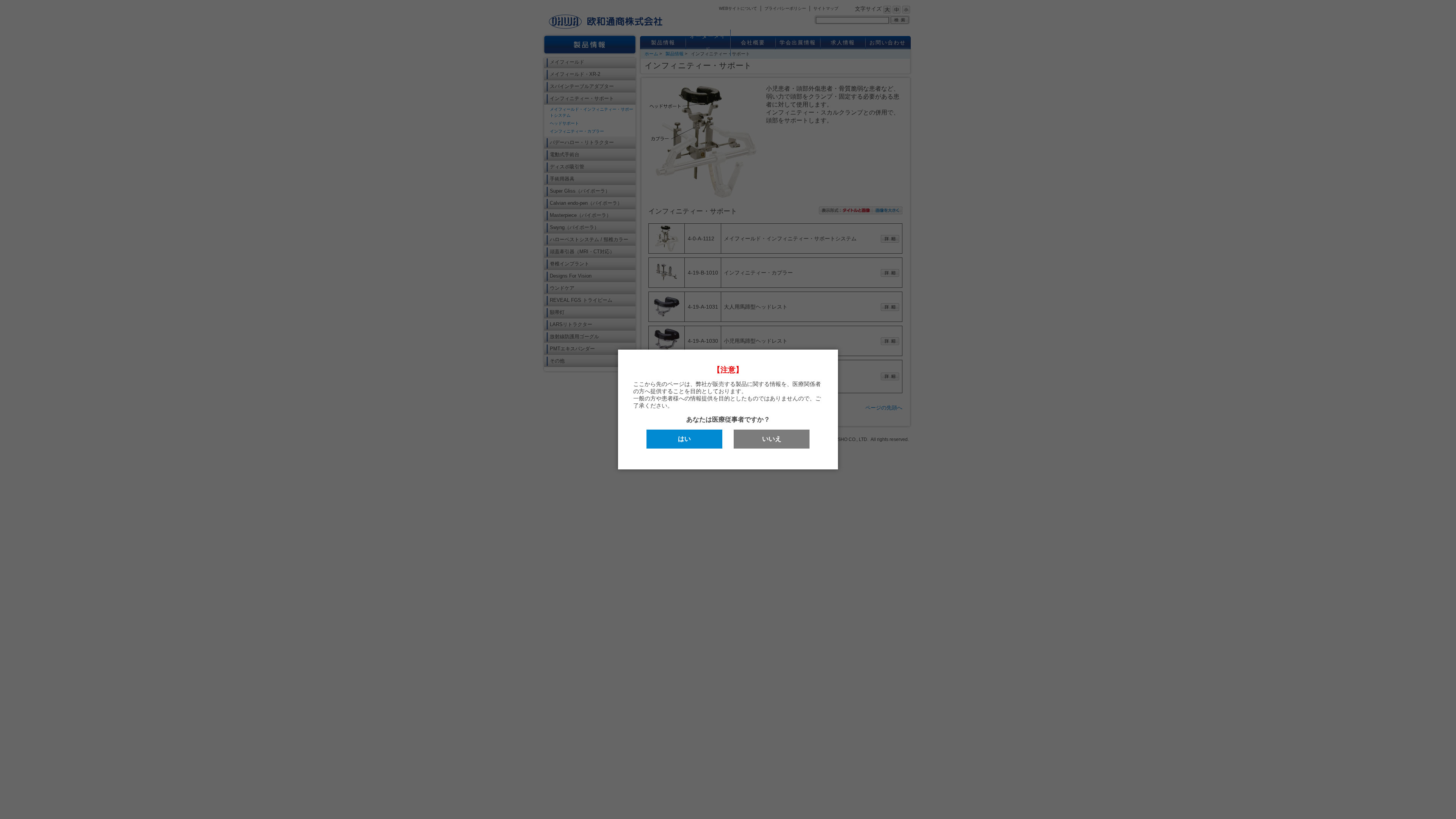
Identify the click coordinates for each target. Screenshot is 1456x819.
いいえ (771, 438)
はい (684, 438)
